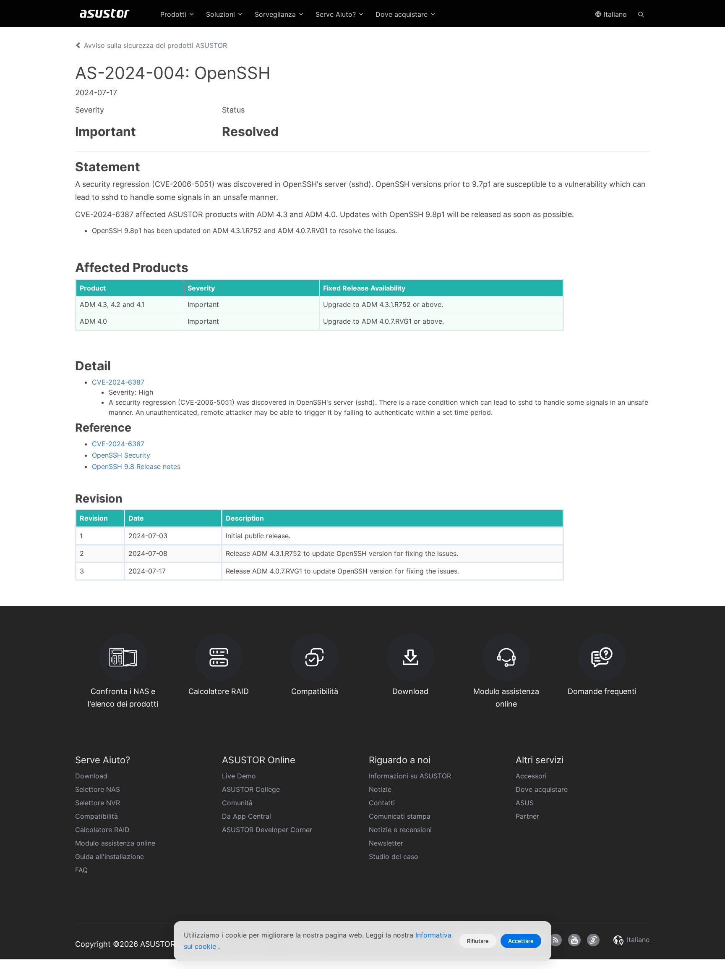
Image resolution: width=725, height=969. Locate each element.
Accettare (521, 941)
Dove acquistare (542, 789)
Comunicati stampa (399, 816)
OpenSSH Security (121, 455)
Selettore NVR (97, 803)
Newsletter (386, 843)
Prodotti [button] (174, 14)
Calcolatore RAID (102, 829)
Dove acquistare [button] (403, 14)
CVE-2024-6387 (118, 382)
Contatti (382, 803)
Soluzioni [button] (221, 14)
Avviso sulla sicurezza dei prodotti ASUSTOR (154, 45)
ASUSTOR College (251, 789)
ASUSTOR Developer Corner (267, 829)
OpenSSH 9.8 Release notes (136, 466)
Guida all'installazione (109, 856)
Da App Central (246, 816)
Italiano (614, 14)
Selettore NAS (97, 789)
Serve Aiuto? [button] (337, 14)
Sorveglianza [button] (276, 14)
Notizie (380, 789)
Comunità (237, 803)
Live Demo (239, 776)
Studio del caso (393, 856)
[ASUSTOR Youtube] (574, 940)
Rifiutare (478, 941)
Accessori (531, 776)
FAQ (81, 870)
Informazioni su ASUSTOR (410, 776)
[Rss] (555, 940)
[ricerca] (641, 14)
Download (91, 776)
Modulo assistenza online (115, 843)
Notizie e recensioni (400, 829)
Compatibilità (96, 816)
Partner (527, 816)
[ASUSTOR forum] (593, 940)
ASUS (525, 803)
